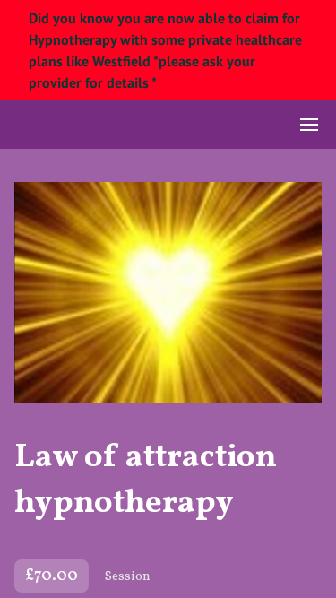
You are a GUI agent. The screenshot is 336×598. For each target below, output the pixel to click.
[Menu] (309, 124)
